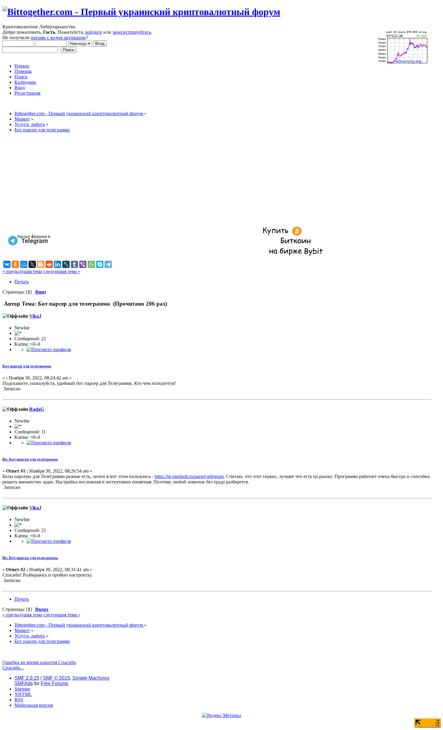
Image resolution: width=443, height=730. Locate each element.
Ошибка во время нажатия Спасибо (39, 662)
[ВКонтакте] (7, 264)
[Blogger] (40, 264)
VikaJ (35, 316)
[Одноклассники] (15, 264)
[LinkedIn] (57, 264)
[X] (32, 264)
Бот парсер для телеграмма (26, 366)
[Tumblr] (74, 264)
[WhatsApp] (91, 264)
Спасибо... (13, 667)
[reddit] (49, 264)
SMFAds (23, 683)
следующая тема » (61, 271)
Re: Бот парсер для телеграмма (30, 459)
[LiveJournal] (66, 264)
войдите (93, 32)
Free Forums (54, 683)
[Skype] (99, 264)
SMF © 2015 (56, 678)
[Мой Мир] (23, 264)
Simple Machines (90, 678)
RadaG (36, 409)
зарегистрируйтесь (131, 32)
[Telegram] (108, 264)
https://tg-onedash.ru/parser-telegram (189, 476)
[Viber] (82, 264)
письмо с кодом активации (58, 37)
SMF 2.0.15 (26, 678)
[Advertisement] (183, 179)
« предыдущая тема (22, 271)
